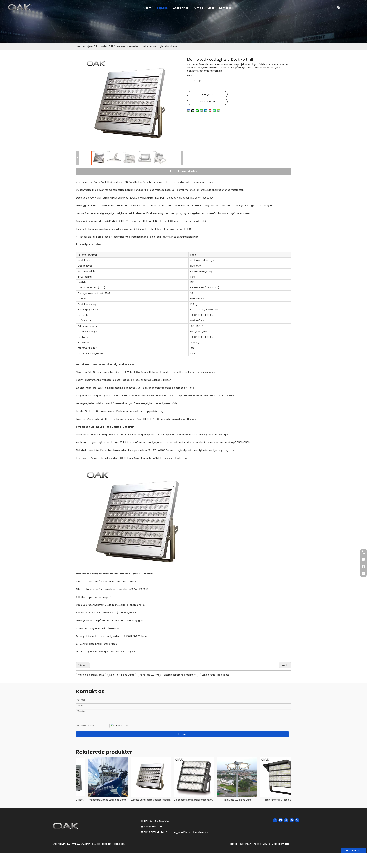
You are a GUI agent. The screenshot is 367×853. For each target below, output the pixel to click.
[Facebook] (275, 820)
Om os (198, 8)
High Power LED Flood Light (269, 799)
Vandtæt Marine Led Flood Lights (97, 799)
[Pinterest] (297, 820)
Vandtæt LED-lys (149, 674)
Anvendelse (254, 843)
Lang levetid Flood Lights (215, 674)
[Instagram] (292, 820)
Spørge (205, 94)
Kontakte (225, 8)
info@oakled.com (154, 826)
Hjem (148, 8)
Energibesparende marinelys (180, 674)
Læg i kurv (205, 101)
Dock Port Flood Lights (121, 674)
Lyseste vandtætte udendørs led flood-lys (140, 799)
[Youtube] (286, 820)
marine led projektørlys (91, 674)
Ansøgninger (181, 8)
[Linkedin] (280, 820)
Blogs (211, 8)
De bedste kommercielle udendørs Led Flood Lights (183, 799)
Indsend (182, 734)
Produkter (162, 8)
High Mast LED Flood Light (226, 799)
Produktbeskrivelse (183, 171)
